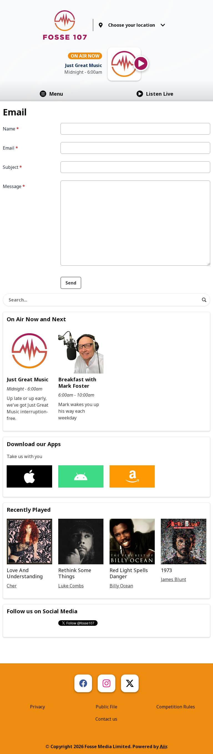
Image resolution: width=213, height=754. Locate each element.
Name (11, 129)
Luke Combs (71, 586)
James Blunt (173, 579)
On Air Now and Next (36, 319)
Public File (106, 707)
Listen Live (159, 93)
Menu (56, 93)
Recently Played (29, 509)
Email (10, 148)
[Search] (204, 299)
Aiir (163, 746)
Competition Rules (175, 707)
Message (14, 186)
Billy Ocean (121, 586)
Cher (12, 586)
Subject (12, 167)
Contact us (106, 719)
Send (70, 283)
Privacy (37, 707)
